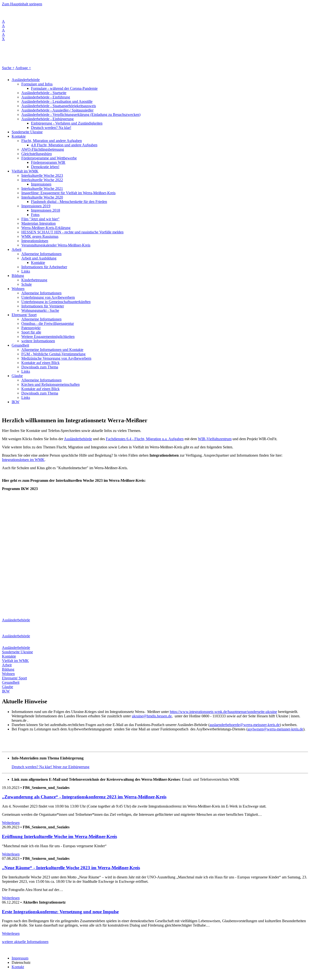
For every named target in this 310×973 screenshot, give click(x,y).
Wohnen (18, 289)
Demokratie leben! (45, 167)
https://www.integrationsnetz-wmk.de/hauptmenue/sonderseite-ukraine (223, 712)
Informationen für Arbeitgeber (44, 267)
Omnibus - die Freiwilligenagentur (47, 323)
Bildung (18, 276)
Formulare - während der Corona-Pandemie (64, 88)
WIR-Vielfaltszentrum (215, 439)
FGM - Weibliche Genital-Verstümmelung (53, 354)
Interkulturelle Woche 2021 (42, 188)
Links (25, 271)
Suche (8, 68)
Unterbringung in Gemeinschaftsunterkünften (56, 302)
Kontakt (18, 967)
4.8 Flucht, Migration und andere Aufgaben (64, 145)
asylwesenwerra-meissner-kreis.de (275, 729)
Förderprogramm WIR (48, 162)
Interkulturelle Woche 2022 (42, 180)
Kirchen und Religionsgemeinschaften (50, 384)
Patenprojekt (30, 328)
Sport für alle (31, 332)
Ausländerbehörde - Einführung (45, 97)
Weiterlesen (11, 823)
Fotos (35, 215)
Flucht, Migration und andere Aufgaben (51, 141)
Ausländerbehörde (26, 80)
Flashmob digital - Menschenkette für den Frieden (69, 202)
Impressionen (41, 184)
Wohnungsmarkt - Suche (40, 310)
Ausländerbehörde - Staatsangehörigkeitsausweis (58, 106)
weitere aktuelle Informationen (25, 942)
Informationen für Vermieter (42, 306)
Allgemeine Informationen (41, 254)
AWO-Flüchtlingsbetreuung (42, 149)
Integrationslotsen (34, 241)
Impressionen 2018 (45, 210)
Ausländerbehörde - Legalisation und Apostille (57, 101)
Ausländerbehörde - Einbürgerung (47, 119)
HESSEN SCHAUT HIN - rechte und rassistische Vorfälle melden (72, 232)
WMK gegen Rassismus (39, 236)
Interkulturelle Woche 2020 (42, 197)
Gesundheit (20, 345)
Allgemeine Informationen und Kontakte (52, 350)
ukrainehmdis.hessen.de (152, 716)
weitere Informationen (38, 341)
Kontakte (19, 136)
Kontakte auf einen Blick (40, 363)
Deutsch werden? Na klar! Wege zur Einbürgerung (50, 767)
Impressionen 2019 (35, 206)
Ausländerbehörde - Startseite (43, 93)
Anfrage (23, 68)
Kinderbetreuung (34, 280)
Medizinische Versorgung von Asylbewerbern (56, 358)
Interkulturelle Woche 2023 (42, 175)
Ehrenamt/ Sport (24, 315)
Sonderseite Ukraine (27, 132)
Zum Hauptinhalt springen (22, 4)
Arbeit (16, 249)
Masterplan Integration (38, 223)
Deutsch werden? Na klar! (51, 128)
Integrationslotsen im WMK (23, 460)
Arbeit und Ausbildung (38, 258)
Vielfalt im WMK (25, 171)
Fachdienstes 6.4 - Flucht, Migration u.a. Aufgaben (145, 439)
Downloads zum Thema (39, 367)
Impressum (20, 958)
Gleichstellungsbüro (36, 154)
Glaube (17, 376)
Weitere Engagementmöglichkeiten (48, 336)
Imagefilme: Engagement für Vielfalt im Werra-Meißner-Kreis (68, 193)
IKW (15, 402)
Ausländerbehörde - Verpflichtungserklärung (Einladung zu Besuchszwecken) (80, 114)
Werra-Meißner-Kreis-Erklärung (45, 228)
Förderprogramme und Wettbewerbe (49, 158)
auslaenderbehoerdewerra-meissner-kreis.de (244, 725)
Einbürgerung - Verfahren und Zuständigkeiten (66, 123)
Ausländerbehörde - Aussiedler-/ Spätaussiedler (57, 110)
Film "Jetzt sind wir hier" (40, 219)
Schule (26, 284)
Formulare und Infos (37, 84)
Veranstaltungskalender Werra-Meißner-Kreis (55, 245)
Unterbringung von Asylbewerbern (48, 297)
